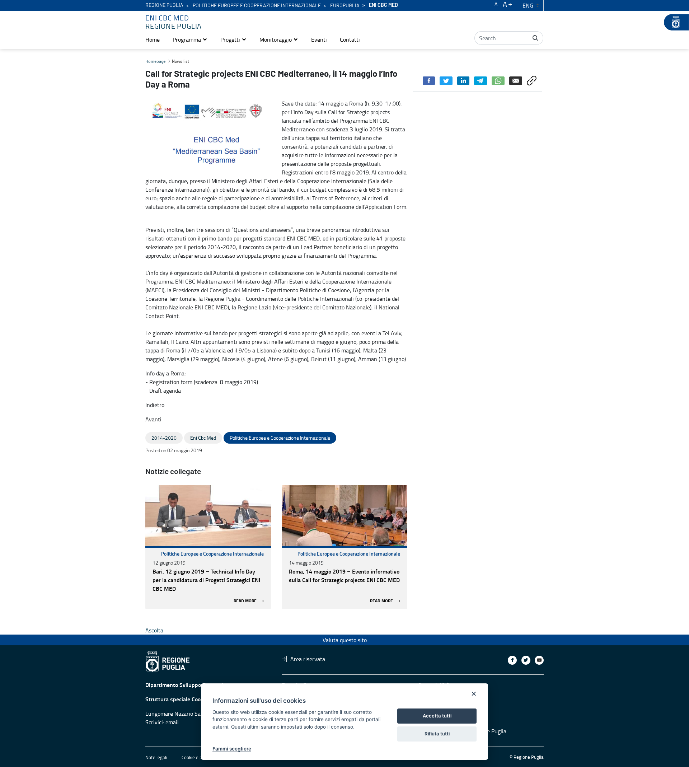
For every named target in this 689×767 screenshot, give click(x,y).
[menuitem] (152, 39)
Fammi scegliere (231, 749)
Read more (245, 601)
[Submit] (535, 38)
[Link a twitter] (525, 660)
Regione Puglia (164, 5)
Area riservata (307, 659)
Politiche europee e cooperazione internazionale (257, 5)
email (172, 722)
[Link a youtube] (539, 660)
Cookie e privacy (198, 757)
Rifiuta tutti (437, 733)
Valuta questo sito (345, 640)
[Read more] (208, 515)
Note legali (156, 757)
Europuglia (345, 5)
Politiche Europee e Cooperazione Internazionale (212, 553)
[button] (190, 39)
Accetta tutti (437, 716)
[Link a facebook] (512, 660)
